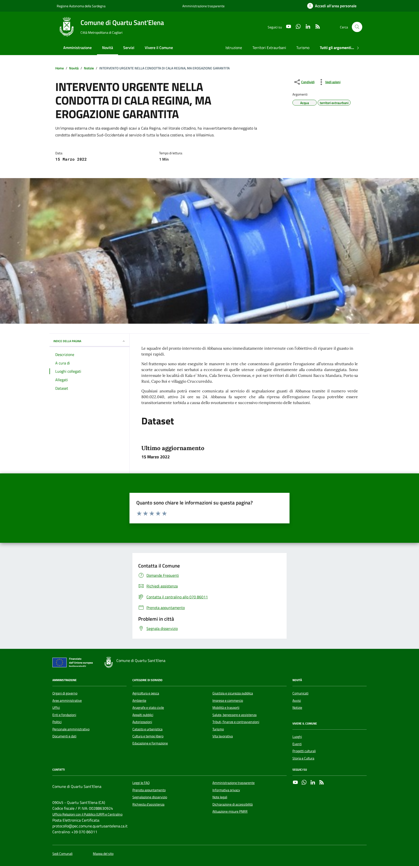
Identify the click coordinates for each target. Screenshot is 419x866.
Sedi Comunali (62, 853)
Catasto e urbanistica (147, 729)
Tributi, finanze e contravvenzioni (235, 722)
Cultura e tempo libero (147, 736)
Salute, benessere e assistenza (234, 715)
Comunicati (300, 693)
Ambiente (139, 700)
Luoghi (297, 736)
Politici (57, 722)
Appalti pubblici (142, 715)
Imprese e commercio (227, 700)
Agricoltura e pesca (145, 693)
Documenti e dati (64, 736)
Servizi (128, 47)
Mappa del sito (103, 853)
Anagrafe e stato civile (148, 707)
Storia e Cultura (303, 758)
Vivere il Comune (159, 47)
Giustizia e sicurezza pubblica (232, 693)
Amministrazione (77, 47)
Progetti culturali (304, 751)
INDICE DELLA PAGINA (67, 341)
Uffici (56, 707)
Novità (107, 47)
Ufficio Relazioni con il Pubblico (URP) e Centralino (87, 814)
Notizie (297, 707)
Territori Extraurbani (269, 47)
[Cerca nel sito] (357, 27)
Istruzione (234, 47)
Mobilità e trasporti (225, 707)
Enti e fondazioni (64, 715)
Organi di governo (64, 693)
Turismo (302, 47)
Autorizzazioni (142, 722)
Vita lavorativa (222, 736)
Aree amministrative (67, 700)
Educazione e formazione (150, 743)
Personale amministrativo (70, 729)
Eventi (297, 744)
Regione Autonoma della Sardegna (81, 5)
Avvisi (296, 700)
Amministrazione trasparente (203, 5)
